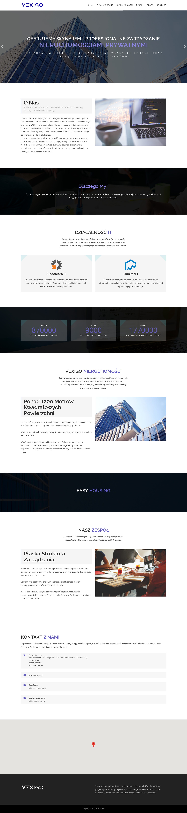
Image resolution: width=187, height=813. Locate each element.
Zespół (140, 5)
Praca (150, 5)
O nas (91, 5)
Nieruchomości (124, 5)
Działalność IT (105, 5)
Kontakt (161, 5)
